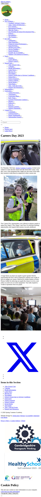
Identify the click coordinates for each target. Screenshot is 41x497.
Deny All (15, 493)
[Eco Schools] (7, 480)
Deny (10, 493)
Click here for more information (10, 491)
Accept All (4, 493)
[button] (15, 421)
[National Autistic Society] (21, 480)
